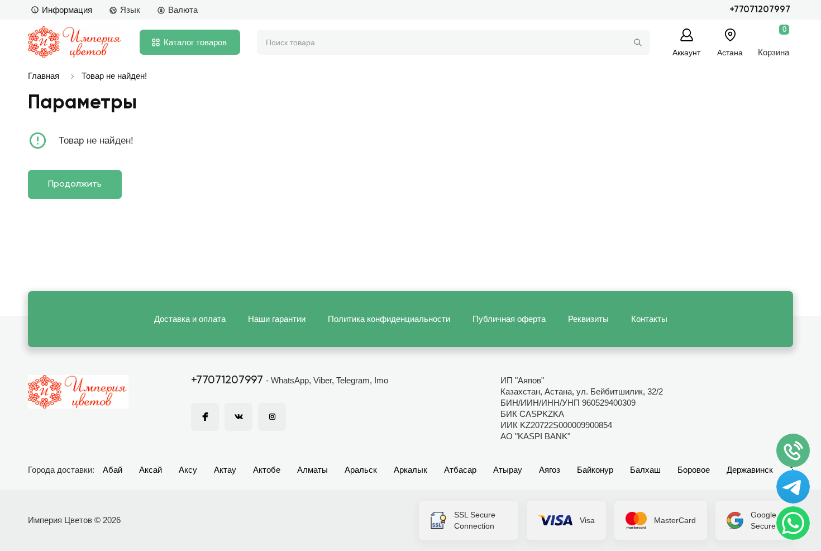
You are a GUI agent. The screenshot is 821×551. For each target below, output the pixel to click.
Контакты (649, 319)
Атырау (507, 469)
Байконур (595, 469)
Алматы (312, 469)
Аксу (188, 469)
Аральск (361, 469)
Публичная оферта (509, 319)
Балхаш (645, 469)
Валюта (183, 10)
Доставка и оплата (190, 319)
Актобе (266, 469)
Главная (43, 75)
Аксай (150, 469)
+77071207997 (759, 10)
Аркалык (410, 469)
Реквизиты (588, 319)
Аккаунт (686, 52)
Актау (225, 469)
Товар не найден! (114, 75)
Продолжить (75, 184)
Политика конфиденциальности (389, 319)
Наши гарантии (277, 319)
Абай (112, 469)
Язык (130, 10)
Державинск (750, 469)
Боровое (693, 469)
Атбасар (460, 469)
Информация (67, 10)
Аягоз (549, 469)
